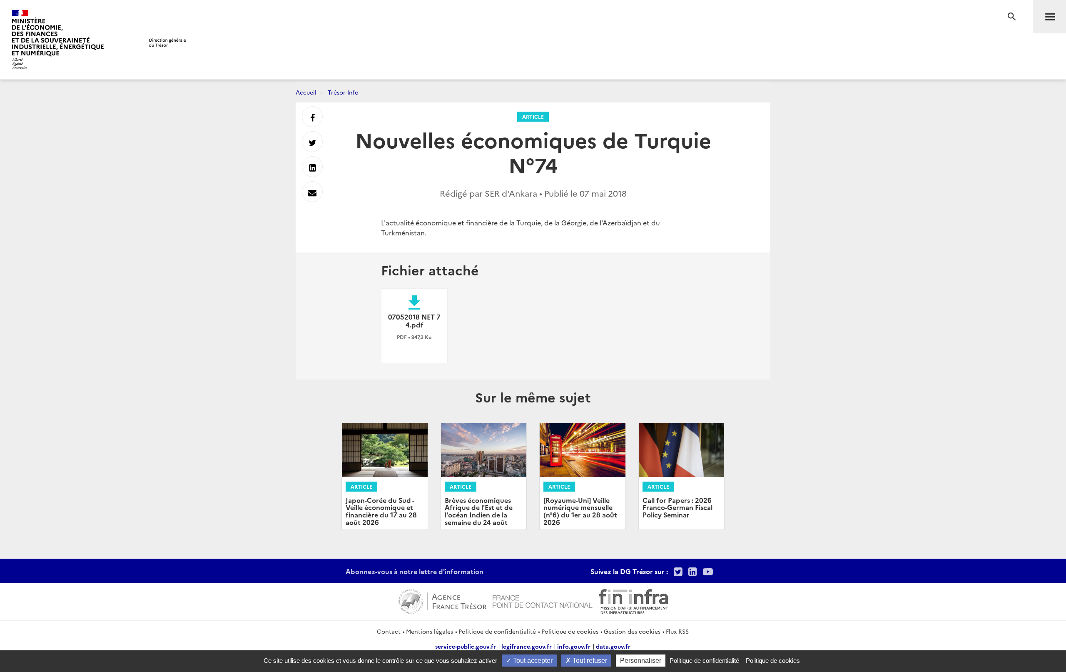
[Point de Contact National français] (542, 600)
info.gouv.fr (573, 646)
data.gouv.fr (613, 646)
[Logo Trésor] (164, 42)
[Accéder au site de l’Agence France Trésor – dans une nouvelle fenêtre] (442, 600)
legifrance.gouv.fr (526, 646)
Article (533, 116)
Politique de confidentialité (497, 631)
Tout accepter (532, 660)
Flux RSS (677, 631)
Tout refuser (589, 660)
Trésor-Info (343, 92)
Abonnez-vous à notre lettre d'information (414, 571)
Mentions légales (429, 631)
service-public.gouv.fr (465, 646)
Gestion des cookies (632, 631)
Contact (389, 631)
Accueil (306, 92)
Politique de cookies (569, 631)
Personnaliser (640, 660)
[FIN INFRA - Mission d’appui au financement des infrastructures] (633, 600)
